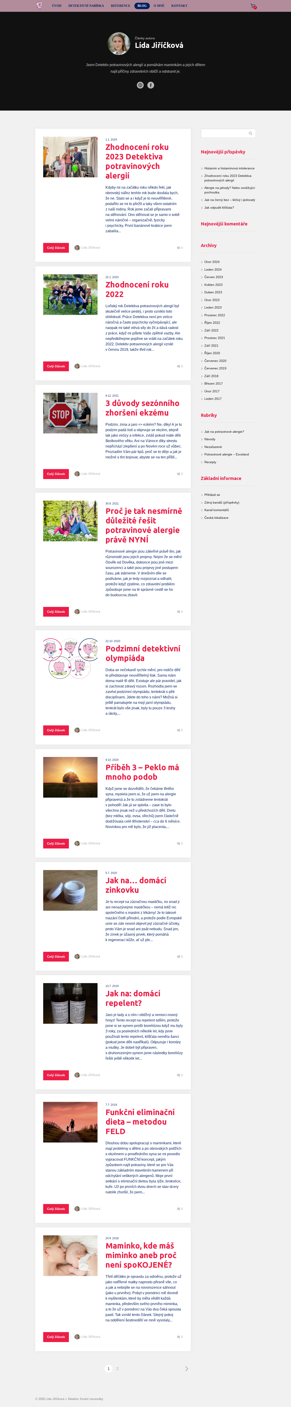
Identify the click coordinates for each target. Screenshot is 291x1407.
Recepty (210, 462)
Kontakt (179, 5)
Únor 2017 (212, 391)
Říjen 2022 (212, 322)
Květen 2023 (213, 285)
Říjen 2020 (212, 353)
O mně (159, 5)
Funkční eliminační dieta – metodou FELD (140, 1122)
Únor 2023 (212, 300)
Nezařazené (213, 447)
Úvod (56, 5)
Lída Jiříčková (90, 247)
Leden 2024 (213, 269)
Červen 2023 (213, 277)
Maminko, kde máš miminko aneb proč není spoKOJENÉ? (141, 1255)
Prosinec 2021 (214, 338)
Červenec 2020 (215, 361)
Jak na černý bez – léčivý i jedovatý (229, 200)
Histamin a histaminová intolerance (229, 168)
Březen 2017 (213, 383)
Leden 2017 (213, 399)
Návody (209, 439)
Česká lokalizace (216, 517)
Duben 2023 (213, 292)
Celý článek (56, 248)
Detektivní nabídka (86, 5)
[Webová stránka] (140, 85)
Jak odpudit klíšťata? (219, 207)
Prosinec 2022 (214, 315)
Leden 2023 (213, 307)
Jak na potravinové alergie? (224, 431)
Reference (120, 5)
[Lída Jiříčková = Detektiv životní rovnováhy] (39, 6)
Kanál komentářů (216, 510)
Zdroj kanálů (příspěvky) (221, 502)
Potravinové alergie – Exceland (226, 454)
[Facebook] (150, 85)
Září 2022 (211, 330)
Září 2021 (211, 345)
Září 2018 (211, 376)
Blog (142, 5)
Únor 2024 (212, 262)
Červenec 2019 (215, 368)
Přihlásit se (212, 495)
